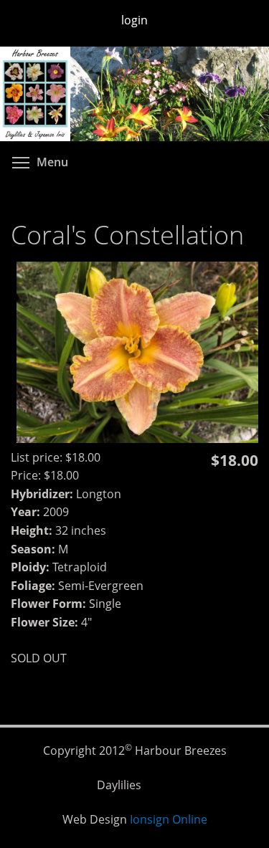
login (134, 20)
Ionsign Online (168, 819)
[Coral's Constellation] (137, 439)
